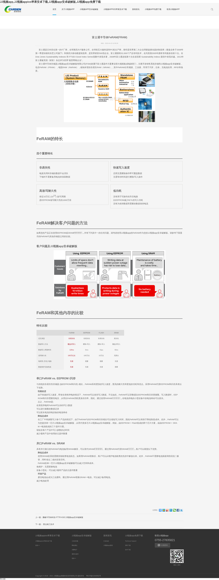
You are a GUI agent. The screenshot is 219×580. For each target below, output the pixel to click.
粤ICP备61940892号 (93, 576)
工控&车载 (75, 541)
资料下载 (128, 545)
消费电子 (74, 550)
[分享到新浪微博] (167, 510)
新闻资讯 (107, 535)
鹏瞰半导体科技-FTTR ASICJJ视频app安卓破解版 (63, 517)
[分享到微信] (174, 510)
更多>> (37, 545)
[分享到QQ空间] (163, 510)
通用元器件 (75, 554)
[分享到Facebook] (178, 510)
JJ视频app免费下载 (134, 535)
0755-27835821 (165, 540)
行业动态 (106, 541)
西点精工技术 (48, 524)
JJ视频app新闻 (108, 545)
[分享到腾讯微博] (170, 510)
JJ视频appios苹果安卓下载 (47, 535)
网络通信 (74, 545)
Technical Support (130, 541)
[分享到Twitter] (181, 510)
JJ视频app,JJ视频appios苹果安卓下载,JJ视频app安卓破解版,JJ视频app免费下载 (50, 1)
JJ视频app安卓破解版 (82, 535)
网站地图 (2, 579)
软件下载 (128, 550)
